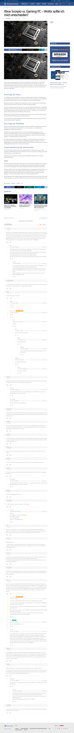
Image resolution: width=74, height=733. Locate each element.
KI (60, 3)
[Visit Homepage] (11, 3)
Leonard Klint (7, 18)
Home (5, 7)
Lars (24, 339)
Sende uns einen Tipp (19, 729)
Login (64, 0)
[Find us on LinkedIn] (57, 1)
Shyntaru (17, 247)
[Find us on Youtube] (54, 1)
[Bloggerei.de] (61, 725)
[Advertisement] (60, 33)
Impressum (9, 0)
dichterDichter (18, 511)
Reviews (44, 3)
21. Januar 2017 (14, 18)
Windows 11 (25, 3)
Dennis (17, 598)
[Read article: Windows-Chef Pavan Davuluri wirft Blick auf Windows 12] (25, 199)
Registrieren (68, 0)
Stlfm (19, 263)
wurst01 (17, 480)
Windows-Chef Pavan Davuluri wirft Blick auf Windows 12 (25, 205)
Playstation (13, 183)
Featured (37, 202)
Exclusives (50, 3)
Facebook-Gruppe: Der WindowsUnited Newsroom (38, 728)
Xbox (11, 7)
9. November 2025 (22, 207)
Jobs (49, 728)
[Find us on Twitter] (52, 1)
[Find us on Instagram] (61, 728)
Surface (33, 3)
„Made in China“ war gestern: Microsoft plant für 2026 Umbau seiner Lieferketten (10, 206)
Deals (56, 3)
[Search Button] (69, 4)
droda (17, 302)
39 (24, 18)
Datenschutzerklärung (15, 0)
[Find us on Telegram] (65, 728)
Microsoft (8, 183)
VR (21, 183)
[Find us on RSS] (60, 1)
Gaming (38, 3)
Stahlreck (17, 680)
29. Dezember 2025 (7, 209)
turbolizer (25, 368)
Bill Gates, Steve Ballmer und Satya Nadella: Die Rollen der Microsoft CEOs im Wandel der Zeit (40, 206)
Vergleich (18, 183)
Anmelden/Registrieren (43, 217)
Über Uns (5, 0)
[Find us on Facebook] (51, 1)
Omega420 (20, 691)
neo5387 (17, 389)
